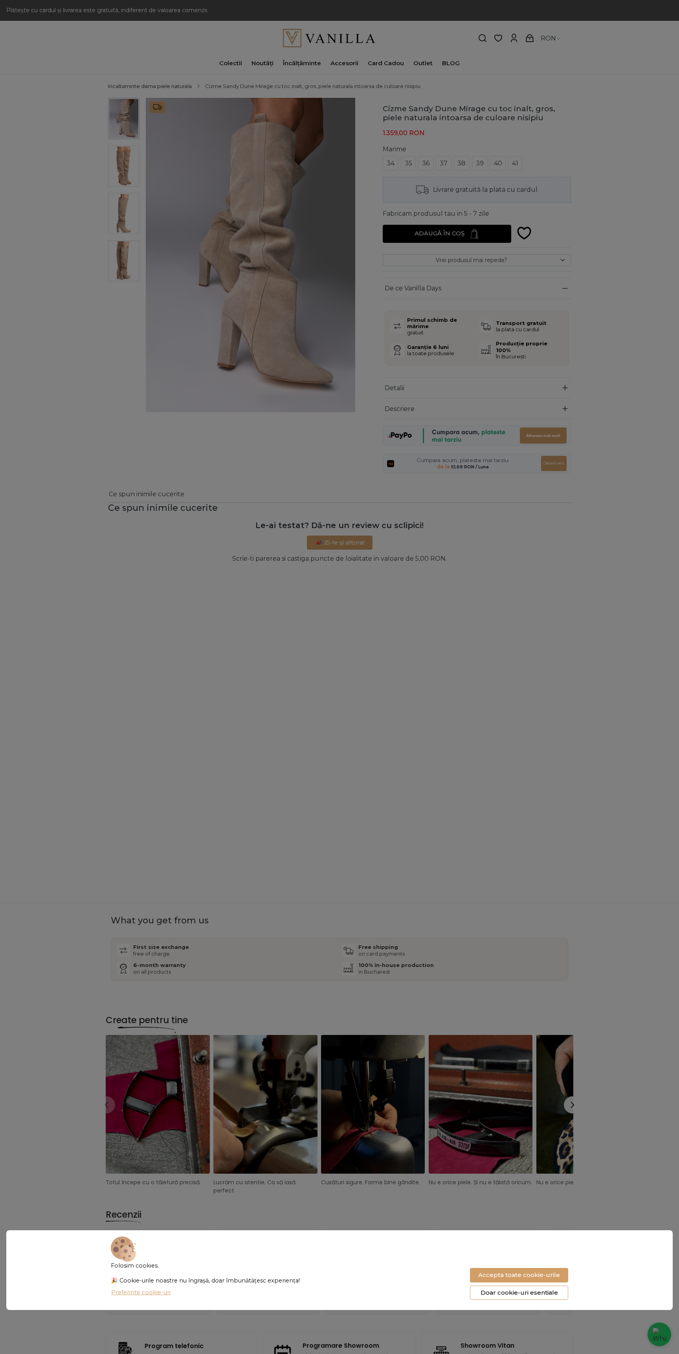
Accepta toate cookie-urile (519, 1275)
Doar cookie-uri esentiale (519, 1292)
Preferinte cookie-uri (141, 1292)
